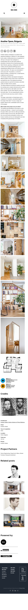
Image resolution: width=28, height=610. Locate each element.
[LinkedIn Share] (5, 51)
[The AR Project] (14, 487)
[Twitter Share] (8, 51)
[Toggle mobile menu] (24, 13)
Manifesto (4, 574)
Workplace (7, 46)
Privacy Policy (22, 588)
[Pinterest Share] (11, 51)
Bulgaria (23, 45)
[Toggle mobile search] (4, 13)
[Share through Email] (14, 51)
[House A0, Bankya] (14, 520)
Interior (2, 46)
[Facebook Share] (2, 51)
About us (4, 572)
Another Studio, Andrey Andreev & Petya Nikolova (13, 422)
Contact (4, 571)
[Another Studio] (14, 407)
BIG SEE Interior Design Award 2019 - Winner (12, 43)
